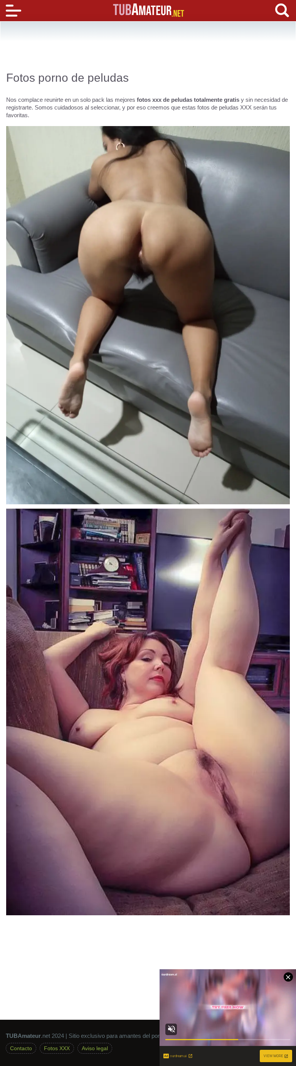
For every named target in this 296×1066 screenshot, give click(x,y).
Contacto (21, 1048)
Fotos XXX (57, 1048)
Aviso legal (95, 1048)
